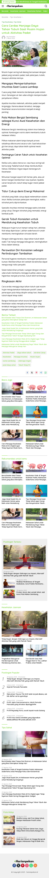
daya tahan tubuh (24, 353)
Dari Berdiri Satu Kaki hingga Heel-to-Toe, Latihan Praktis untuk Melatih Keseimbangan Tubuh (36, 661)
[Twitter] (18, 866)
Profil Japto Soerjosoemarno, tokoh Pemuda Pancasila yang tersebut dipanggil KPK (24, 703)
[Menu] (3, 6)
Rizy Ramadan (10, 37)
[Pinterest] (22, 866)
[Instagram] (27, 866)
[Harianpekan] (14, 6)
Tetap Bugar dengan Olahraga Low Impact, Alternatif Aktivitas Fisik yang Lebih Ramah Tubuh (23, 574)
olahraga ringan (24, 361)
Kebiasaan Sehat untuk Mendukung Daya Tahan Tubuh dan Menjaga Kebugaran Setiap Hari (24, 345)
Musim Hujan (35, 357)
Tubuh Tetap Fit (24, 365)
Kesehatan (7, 357)
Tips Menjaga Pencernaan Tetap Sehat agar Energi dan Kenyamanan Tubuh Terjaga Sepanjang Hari (23, 335)
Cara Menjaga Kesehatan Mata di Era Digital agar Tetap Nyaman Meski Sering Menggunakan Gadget (23, 340)
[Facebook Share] (27, 372)
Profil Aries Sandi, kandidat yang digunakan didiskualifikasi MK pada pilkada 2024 (23, 719)
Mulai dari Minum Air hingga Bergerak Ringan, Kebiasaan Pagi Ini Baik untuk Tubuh (31, 840)
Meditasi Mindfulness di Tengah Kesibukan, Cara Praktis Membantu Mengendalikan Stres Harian (30, 583)
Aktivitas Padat (8, 353)
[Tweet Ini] (32, 372)
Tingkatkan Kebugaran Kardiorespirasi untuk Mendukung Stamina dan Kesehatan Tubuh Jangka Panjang (11, 661)
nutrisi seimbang (9, 361)
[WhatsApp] (31, 866)
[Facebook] (14, 866)
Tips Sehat (17, 22)
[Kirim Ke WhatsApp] (45, 372)
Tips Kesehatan (7, 22)
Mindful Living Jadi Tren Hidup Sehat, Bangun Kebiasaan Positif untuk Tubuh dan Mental (30, 819)
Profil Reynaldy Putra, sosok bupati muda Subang (26, 710)
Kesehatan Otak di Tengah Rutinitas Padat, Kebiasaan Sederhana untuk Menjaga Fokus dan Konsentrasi (22, 324)
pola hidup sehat (9, 365)
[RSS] (35, 866)
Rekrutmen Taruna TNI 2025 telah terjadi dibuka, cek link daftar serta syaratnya (27, 695)
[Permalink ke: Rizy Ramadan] (3, 37)
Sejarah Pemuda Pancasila (17, 687)
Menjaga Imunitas (20, 357)
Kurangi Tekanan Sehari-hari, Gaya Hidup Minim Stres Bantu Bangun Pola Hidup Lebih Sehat (31, 830)
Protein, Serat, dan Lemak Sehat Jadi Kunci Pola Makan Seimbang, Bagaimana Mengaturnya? (31, 593)
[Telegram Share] (41, 372)
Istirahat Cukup (39, 353)
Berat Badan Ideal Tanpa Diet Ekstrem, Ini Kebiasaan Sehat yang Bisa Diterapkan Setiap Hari (24, 319)
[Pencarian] (46, 6)
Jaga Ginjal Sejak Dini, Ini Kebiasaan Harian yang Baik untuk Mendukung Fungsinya (22, 329)
